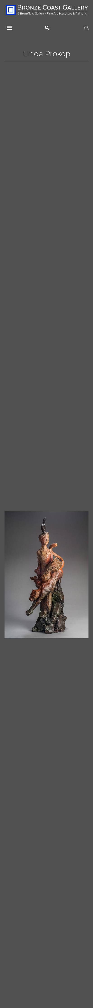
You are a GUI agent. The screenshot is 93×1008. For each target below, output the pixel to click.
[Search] (47, 28)
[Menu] (9, 28)
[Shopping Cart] (86, 28)
